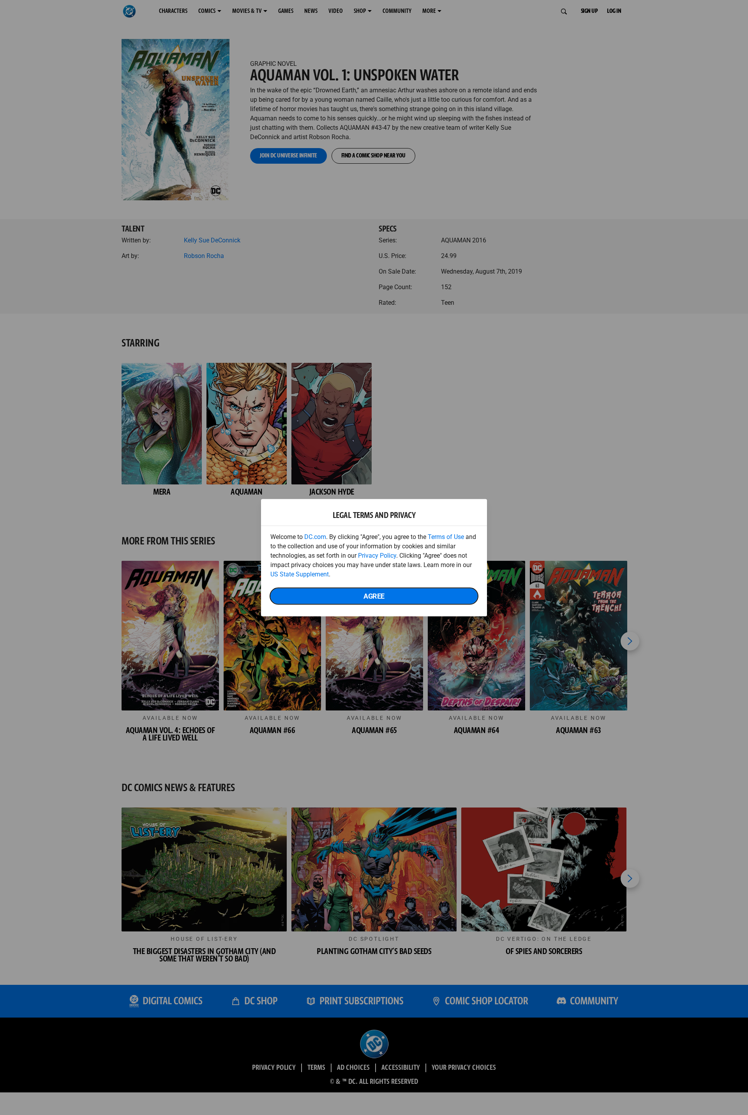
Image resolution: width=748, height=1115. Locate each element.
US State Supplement (299, 574)
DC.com (315, 536)
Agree (374, 596)
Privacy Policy (377, 555)
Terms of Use (446, 536)
